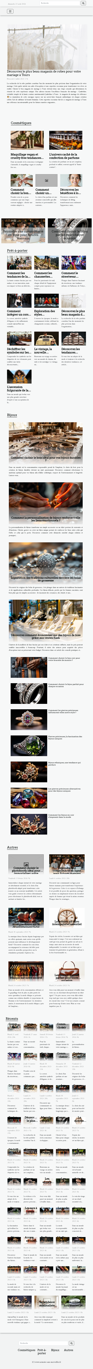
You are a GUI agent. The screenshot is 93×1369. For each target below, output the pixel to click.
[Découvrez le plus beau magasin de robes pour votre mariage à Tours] (47, 47)
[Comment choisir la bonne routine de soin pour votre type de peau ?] (22, 180)
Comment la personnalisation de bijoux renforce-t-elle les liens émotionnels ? (45, 519)
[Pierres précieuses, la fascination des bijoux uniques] (29, 745)
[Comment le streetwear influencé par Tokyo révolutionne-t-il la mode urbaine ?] (73, 262)
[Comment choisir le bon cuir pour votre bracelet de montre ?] (29, 667)
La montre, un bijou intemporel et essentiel (67, 923)
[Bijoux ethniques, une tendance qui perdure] (29, 772)
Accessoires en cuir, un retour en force (32, 1242)
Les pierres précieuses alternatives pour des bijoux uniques (64, 790)
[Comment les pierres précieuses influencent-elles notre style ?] (29, 719)
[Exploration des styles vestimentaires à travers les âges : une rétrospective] (46, 300)
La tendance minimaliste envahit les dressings (47, 1307)
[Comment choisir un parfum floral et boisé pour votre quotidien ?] (46, 180)
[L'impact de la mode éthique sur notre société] (26, 971)
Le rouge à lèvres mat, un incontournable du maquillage (23, 235)
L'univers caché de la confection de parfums (64, 156)
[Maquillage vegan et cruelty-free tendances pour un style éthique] (27, 140)
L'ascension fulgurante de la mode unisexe (17, 390)
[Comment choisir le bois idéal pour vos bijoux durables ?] (46, 443)
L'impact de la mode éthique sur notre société (26, 976)
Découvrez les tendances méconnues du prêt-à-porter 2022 (73, 354)
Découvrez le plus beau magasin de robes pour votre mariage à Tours (44, 73)
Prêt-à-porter (41, 1351)
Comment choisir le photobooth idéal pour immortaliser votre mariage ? (26, 872)
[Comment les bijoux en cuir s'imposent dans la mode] (29, 824)
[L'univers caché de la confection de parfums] (65, 140)
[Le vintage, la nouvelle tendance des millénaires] (46, 338)
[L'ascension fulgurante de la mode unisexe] (19, 376)
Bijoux (55, 1350)
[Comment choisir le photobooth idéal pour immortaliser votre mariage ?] (26, 864)
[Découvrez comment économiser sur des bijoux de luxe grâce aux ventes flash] (46, 621)
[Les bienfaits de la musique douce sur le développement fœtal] (26, 917)
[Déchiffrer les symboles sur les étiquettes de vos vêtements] (19, 338)
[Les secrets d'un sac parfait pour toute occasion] (67, 971)
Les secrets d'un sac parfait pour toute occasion (67, 978)
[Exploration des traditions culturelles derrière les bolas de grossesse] (46, 563)
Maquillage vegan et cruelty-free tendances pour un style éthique (26, 158)
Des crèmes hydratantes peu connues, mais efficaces (74, 1307)
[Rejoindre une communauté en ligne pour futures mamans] (67, 864)
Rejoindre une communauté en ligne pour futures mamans (67, 870)
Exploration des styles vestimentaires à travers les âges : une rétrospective (69, 235)
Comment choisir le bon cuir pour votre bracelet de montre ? (64, 659)
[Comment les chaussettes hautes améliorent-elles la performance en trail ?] (46, 262)
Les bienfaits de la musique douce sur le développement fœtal (26, 924)
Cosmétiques (26, 1350)
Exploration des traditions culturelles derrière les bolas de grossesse (46, 579)
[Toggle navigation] (10, 11)
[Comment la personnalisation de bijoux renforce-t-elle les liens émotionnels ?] (46, 503)
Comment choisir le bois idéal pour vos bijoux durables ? (46, 459)
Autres (68, 1350)
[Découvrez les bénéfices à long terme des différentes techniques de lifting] (71, 180)
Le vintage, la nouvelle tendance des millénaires (43, 354)
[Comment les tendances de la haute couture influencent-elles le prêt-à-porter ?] (19, 262)
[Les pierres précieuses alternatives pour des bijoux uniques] (29, 798)
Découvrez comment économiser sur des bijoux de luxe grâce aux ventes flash (46, 636)
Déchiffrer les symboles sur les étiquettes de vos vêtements (18, 354)
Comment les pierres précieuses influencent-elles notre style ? (63, 711)
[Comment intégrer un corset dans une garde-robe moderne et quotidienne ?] (19, 300)
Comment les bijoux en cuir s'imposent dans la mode (61, 816)
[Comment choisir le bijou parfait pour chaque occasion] (29, 693)
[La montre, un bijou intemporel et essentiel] (67, 917)
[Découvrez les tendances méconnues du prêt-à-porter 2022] (73, 338)
